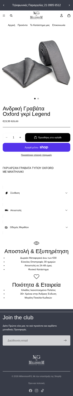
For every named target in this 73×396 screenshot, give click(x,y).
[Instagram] (36, 391)
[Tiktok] (42, 391)
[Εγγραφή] (65, 340)
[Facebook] (31, 391)
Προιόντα (23, 25)
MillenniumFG (25, 376)
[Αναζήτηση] (11, 15)
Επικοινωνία (58, 25)
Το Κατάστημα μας (40, 25)
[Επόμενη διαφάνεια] (69, 5)
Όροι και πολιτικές (36, 383)
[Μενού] (4, 15)
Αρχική (11, 25)
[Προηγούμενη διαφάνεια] (3, 5)
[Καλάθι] (69, 15)
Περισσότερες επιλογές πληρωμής (36, 155)
